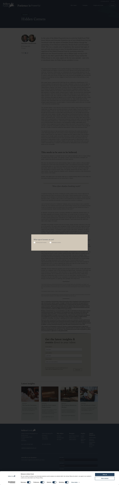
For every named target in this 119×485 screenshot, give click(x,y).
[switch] (42, 482)
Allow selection (104, 478)
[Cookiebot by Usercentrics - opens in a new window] (12, 482)
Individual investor (56, 242)
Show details (74, 482)
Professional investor (41, 242)
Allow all (105, 474)
